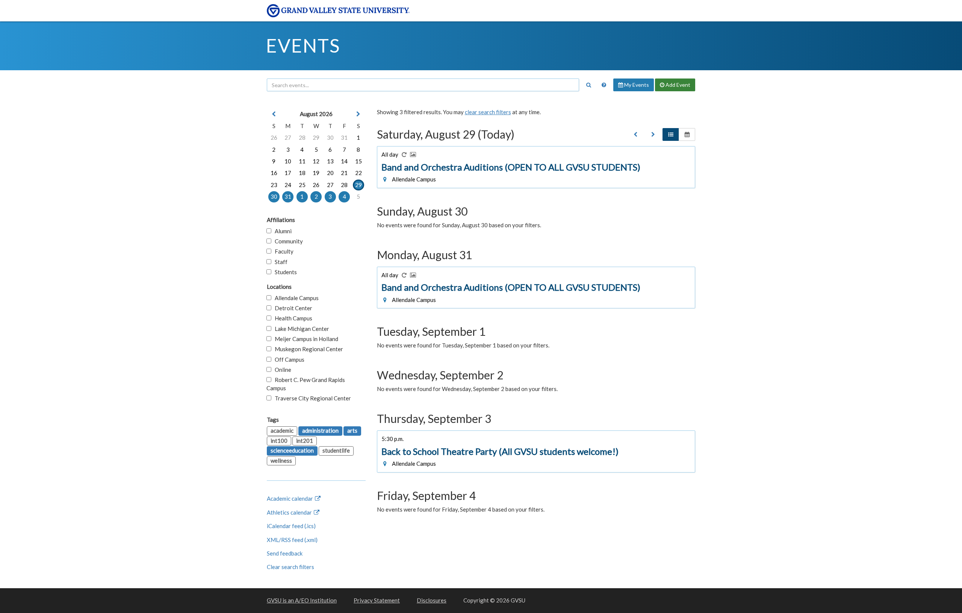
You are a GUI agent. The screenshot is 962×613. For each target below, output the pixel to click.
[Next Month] (358, 114)
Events (303, 45)
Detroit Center (291, 308)
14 (344, 161)
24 (287, 184)
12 (316, 161)
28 (302, 137)
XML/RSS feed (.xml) (292, 539)
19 (316, 172)
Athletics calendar (290, 512)
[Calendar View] (687, 134)
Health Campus (291, 318)
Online (281, 369)
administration (320, 430)
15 (358, 161)
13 (330, 161)
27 (287, 137)
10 (287, 161)
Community (287, 241)
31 (344, 137)
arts (352, 430)
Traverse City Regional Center (311, 398)
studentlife (336, 450)
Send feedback (285, 553)
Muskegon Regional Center (307, 349)
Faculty (282, 251)
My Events (636, 85)
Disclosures (431, 600)
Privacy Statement (377, 600)
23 (274, 184)
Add (677, 85)
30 (330, 137)
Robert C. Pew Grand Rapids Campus (305, 383)
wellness (281, 460)
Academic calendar (290, 498)
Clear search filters (290, 566)
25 (302, 184)
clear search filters (488, 112)
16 (274, 172)
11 (302, 161)
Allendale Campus (295, 297)
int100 (279, 440)
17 (287, 172)
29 (316, 137)
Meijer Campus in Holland (304, 338)
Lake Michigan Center (300, 328)
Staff (279, 261)
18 (302, 172)
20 (330, 172)
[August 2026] (635, 134)
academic (282, 430)
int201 (304, 440)
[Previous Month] (274, 114)
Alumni (281, 231)
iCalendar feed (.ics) (291, 525)
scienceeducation (292, 450)
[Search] (588, 85)
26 (274, 137)
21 (344, 172)
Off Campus (287, 359)
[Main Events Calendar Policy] (604, 85)
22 (358, 172)
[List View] (671, 134)
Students (284, 272)
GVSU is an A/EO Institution (302, 600)
